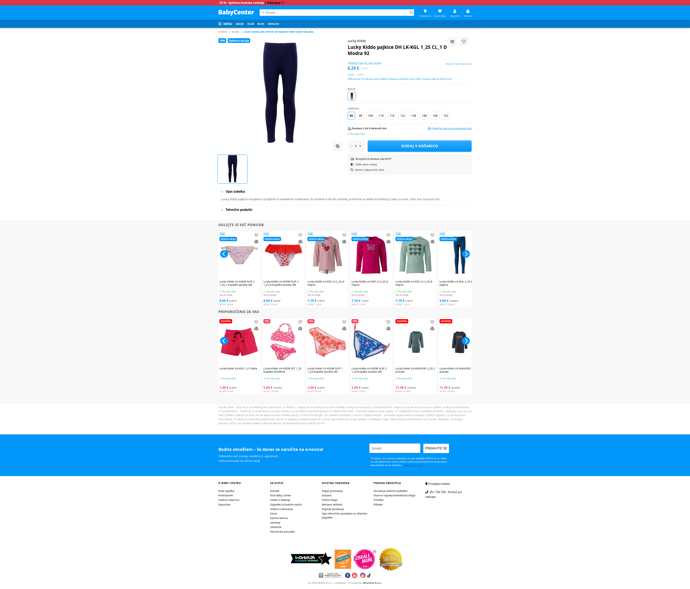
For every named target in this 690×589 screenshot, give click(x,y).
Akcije (240, 23)
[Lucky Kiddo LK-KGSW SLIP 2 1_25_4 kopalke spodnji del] (283, 255)
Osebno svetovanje (281, 509)
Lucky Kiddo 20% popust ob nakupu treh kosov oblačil (279, 31)
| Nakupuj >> (274, 3)
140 (424, 116)
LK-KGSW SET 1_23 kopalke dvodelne (282, 370)
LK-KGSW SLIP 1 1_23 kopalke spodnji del (324, 370)
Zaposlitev (224, 504)
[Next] (466, 254)
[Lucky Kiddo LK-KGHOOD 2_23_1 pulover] (415, 342)
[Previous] (224, 254)
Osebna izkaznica (228, 500)
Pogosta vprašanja (333, 509)
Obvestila (275, 527)
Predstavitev (225, 495)
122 (402, 116)
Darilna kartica (279, 518)
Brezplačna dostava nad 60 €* (374, 159)
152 (445, 116)
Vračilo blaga (329, 500)
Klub (250, 23)
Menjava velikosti (332, 504)
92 (351, 116)
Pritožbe (378, 500)
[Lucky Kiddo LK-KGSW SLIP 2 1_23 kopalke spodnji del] (371, 342)
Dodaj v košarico (419, 145)
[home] (236, 12)
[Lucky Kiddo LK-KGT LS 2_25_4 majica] (327, 255)
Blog (260, 23)
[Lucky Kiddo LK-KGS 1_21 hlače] (239, 342)
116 (392, 116)
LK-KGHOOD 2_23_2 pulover (459, 370)
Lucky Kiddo (357, 41)
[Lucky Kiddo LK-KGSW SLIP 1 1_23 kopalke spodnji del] (327, 342)
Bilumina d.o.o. (372, 583)
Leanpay (275, 522)
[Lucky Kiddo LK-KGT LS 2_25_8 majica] (415, 255)
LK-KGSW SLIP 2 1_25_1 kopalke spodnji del (236, 283)
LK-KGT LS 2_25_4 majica (325, 283)
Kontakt (274, 491)
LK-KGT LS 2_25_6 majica (369, 283)
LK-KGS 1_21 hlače (238, 368)
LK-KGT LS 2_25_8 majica (413, 283)
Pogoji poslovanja (332, 491)
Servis (273, 513)
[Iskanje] (411, 12)
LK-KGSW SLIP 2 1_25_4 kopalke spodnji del (280, 283)
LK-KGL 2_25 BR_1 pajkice (458, 283)
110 (381, 116)
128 (413, 116)
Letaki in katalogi (280, 500)
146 (435, 116)
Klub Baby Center (280, 495)
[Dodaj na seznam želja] (463, 41)
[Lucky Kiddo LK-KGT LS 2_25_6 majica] (371, 255)
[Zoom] (337, 146)
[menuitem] (240, 24)
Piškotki (378, 504)
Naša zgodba (226, 491)
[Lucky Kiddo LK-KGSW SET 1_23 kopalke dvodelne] (283, 342)
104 (370, 116)
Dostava (326, 495)
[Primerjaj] (452, 41)
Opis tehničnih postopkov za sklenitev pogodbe (344, 515)
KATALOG (273, 23)
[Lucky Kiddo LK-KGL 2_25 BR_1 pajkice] (460, 255)
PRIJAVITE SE (436, 448)
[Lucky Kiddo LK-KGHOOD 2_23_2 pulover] (460, 342)
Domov (222, 31)
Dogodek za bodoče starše (286, 504)
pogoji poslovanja (413, 465)
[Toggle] (221, 192)
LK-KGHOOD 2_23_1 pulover (415, 370)
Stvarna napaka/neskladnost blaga (394, 495)
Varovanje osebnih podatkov (391, 491)
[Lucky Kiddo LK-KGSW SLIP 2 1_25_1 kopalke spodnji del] (239, 255)
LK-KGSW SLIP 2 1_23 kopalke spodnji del (369, 370)
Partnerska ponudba (282, 531)
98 (360, 116)
